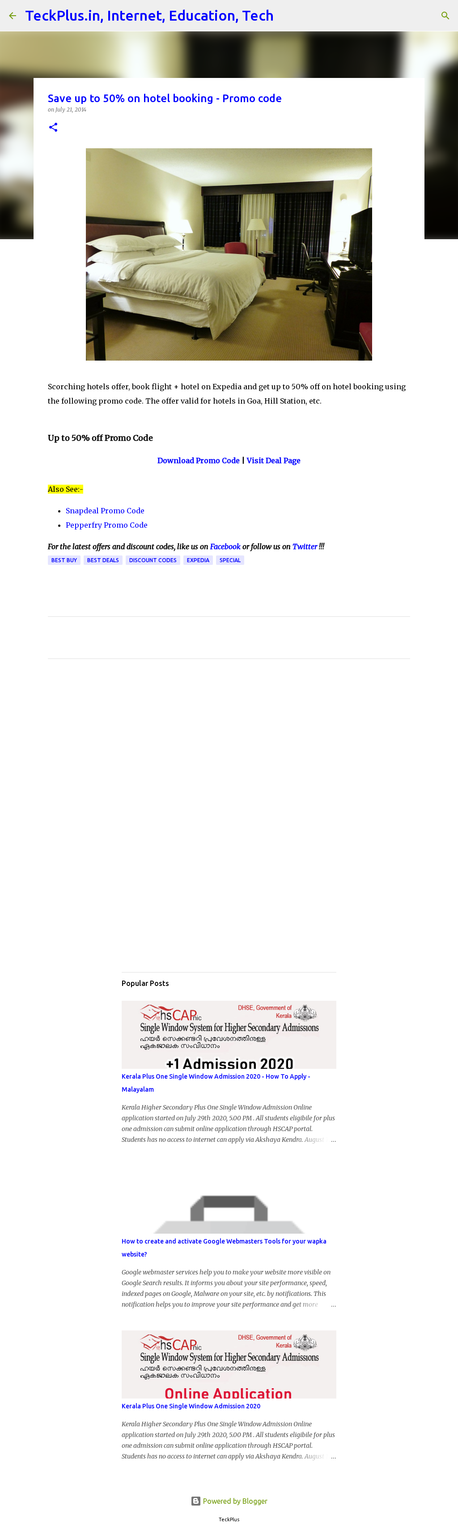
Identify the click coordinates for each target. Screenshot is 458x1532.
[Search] (286, 15)
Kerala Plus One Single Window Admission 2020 (191, 1406)
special (230, 560)
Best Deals (103, 560)
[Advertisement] (229, 749)
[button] (53, 128)
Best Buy (64, 560)
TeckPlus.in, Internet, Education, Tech (149, 15)
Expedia (198, 560)
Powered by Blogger (234, 1501)
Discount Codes (153, 560)
